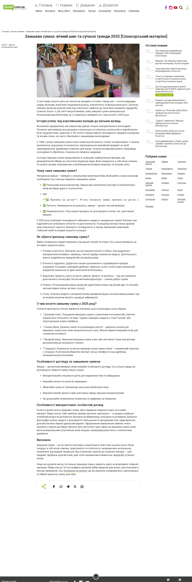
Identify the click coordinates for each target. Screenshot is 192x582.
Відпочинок (167, 173)
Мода (180, 190)
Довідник (87, 5)
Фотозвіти (50, 11)
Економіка (150, 190)
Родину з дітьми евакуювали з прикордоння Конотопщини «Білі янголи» (171, 102)
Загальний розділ (150, 162)
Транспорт (182, 169)
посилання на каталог (75, 470)
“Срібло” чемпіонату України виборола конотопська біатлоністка (169, 123)
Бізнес (148, 178)
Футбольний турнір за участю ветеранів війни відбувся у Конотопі (169, 133)
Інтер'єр (165, 190)
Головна (45, 5)
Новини (66, 5)
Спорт (180, 178)
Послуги (165, 195)
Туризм (149, 169)
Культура (181, 183)
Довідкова (134, 11)
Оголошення (105, 11)
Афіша (39, 11)
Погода (92, 11)
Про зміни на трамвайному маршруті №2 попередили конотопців (168, 53)
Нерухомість (79, 11)
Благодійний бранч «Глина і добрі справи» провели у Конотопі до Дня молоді (171, 143)
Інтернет (165, 183)
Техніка (165, 161)
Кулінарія (150, 195)
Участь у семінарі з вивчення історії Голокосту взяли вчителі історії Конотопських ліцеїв (170, 79)
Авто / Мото (64, 11)
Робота (165, 199)
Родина (180, 195)
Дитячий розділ (181, 200)
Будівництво (151, 173)
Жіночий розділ (149, 184)
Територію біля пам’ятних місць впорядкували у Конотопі (171, 69)
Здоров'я (181, 161)
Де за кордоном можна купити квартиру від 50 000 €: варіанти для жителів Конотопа (172, 89)
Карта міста (120, 11)
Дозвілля (110, 5)
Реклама (149, 206)
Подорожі (150, 199)
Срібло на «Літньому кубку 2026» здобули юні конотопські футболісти (171, 113)
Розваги (181, 173)
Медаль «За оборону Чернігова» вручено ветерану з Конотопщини (172, 62)
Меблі (164, 178)
